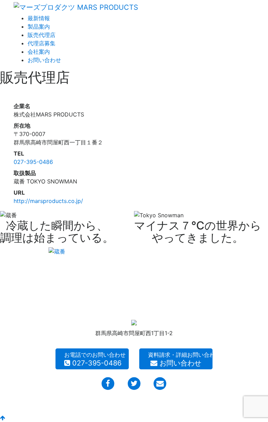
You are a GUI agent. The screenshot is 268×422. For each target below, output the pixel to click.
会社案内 (39, 51)
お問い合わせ (44, 59)
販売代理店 (41, 34)
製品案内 (39, 26)
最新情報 (39, 18)
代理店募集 (41, 43)
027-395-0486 (33, 161)
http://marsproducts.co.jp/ (48, 200)
